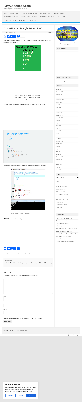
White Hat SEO (61, 16)
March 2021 (58, 138)
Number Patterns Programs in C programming (19, 253)
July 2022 (58, 120)
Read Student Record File (62, 220)
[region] (20, 390)
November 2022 (59, 117)
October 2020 (59, 143)
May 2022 (58, 123)
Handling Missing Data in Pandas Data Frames (66, 228)
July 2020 (58, 146)
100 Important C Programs (11, 16)
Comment (6, 278)
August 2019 (59, 164)
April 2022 (58, 125)
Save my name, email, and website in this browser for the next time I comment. (23, 318)
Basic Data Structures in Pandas (63, 236)
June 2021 (58, 130)
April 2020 (58, 151)
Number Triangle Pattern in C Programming (16, 262)
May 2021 (58, 133)
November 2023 (59, 94)
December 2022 (59, 115)
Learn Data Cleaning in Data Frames (64, 231)
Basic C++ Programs (59, 13)
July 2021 (58, 128)
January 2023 (59, 112)
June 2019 (58, 169)
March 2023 (58, 110)
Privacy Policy (23, 20)
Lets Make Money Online (10, 20)
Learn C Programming (45, 13)
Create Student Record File (62, 223)
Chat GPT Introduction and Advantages (65, 241)
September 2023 (60, 99)
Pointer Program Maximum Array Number (65, 225)
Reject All (21, 395)
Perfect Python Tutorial (30, 13)
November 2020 (59, 141)
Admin (6, 32)
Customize (10, 395)
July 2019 (58, 167)
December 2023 (59, 91)
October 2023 (59, 97)
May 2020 (58, 149)
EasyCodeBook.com (17, 5)
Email (5, 303)
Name (5, 296)
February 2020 (59, 156)
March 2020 (58, 154)
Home (5, 13)
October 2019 (59, 162)
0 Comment (50, 32)
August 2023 (59, 102)
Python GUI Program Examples (29, 16)
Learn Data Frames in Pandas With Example (66, 233)
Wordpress (77, 335)
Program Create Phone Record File (64, 218)
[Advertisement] (28, 84)
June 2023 (58, 107)
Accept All (31, 395)
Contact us (33, 20)
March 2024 (58, 89)
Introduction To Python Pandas (63, 238)
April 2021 (58, 136)
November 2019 (59, 159)
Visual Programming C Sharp (47, 16)
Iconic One (62, 335)
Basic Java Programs (15, 13)
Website (6, 310)
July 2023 (58, 104)
